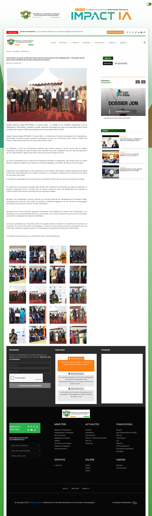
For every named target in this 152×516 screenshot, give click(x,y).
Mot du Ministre (60, 435)
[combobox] (24, 445)
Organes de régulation (62, 446)
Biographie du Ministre (62, 438)
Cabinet (57, 440)
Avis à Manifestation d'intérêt (126, 432)
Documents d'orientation (124, 449)
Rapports (119, 443)
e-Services (75, 42)
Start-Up (88, 440)
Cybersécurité (90, 435)
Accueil (53, 42)
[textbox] (24, 445)
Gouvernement (121, 468)
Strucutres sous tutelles (62, 443)
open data (75, 488)
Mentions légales (36, 502)
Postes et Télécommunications (96, 438)
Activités (88, 430)
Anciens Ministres (60, 449)
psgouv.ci (85, 488)
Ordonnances (121, 438)
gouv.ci (65, 488)
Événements (89, 432)
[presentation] (138, 82)
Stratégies (119, 451)
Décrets (119, 435)
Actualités (87, 42)
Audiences (89, 443)
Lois (117, 440)
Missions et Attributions (62, 430)
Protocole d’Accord (122, 446)
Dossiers (119, 430)
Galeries (113, 42)
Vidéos (87, 465)
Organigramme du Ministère (64, 432)
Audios (87, 470)
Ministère (119, 465)
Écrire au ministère (116, 32)
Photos (87, 468)
